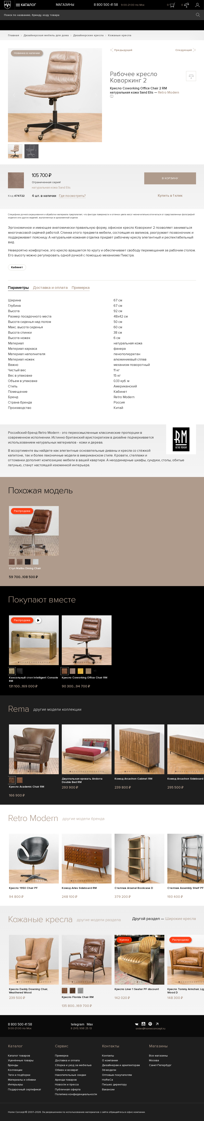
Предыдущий (122, 50)
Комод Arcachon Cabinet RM (133, 778)
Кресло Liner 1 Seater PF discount (137, 989)
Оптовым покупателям (117, 1075)
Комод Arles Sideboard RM (79, 888)
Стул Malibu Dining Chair (25, 568)
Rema (18, 709)
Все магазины (158, 1055)
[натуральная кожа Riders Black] (28, 562)
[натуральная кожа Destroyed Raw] (20, 562)
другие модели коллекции (57, 709)
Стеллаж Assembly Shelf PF (185, 888)
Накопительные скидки (70, 1075)
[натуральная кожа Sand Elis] (72, 671)
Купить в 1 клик (170, 196)
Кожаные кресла (119, 35)
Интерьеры (15, 1084)
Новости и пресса (67, 1084)
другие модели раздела (99, 920)
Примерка (61, 1055)
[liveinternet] (157, 1024)
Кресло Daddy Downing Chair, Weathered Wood (28, 991)
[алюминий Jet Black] (20, 671)
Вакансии (108, 1089)
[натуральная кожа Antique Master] (12, 780)
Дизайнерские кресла (88, 35)
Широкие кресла (180, 918)
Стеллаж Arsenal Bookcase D (134, 888)
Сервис (61, 1046)
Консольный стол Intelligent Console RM (33, 679)
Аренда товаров (66, 1079)
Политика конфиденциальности (76, 1094)
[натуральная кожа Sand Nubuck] (88, 671)
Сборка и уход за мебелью (73, 1065)
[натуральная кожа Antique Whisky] (12, 562)
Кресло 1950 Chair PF (23, 888)
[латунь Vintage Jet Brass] (12, 671)
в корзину (170, 178)
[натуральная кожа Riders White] (36, 562)
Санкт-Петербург (160, 1065)
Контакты (110, 1046)
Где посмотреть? (72, 196)
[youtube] (143, 1024)
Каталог (15, 1046)
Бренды (13, 1065)
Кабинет (17, 267)
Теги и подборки (19, 1075)
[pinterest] (150, 1024)
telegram (77, 1024)
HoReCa (107, 1079)
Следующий (184, 50)
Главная (13, 35)
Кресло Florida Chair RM (78, 997)
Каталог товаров (19, 1055)
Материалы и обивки (22, 1079)
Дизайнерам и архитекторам (121, 1065)
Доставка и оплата (67, 1060)
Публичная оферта (67, 1089)
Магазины (65, 5)
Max (90, 1024)
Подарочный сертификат (24, 1089)
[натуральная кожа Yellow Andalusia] (80, 671)
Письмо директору (114, 1084)
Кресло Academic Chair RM (26, 786)
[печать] (112, 96)
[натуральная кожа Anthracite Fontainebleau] (80, 991)
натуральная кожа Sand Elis (51, 188)
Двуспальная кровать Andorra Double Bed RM (82, 780)
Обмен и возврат (66, 1070)
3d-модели (109, 1070)
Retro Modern (168, 92)
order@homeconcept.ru (150, 1028)
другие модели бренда (83, 818)
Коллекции (15, 1070)
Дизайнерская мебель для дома (46, 35)
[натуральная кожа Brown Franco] (65, 671)
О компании (110, 1060)
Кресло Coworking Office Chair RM (84, 677)
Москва (154, 1060)
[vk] (136, 1024)
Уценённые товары (20, 1060)
